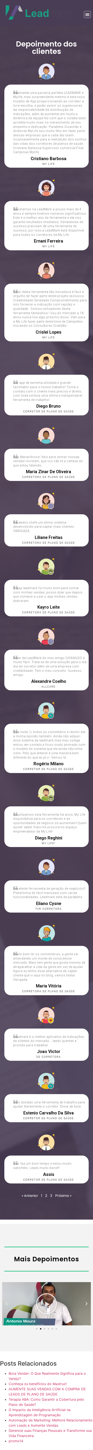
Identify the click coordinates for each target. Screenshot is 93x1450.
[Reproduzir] (46, 1303)
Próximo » (63, 1195)
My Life (48, 246)
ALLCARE (49, 686)
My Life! (48, 843)
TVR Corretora (48, 908)
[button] (87, 14)
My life (48, 164)
